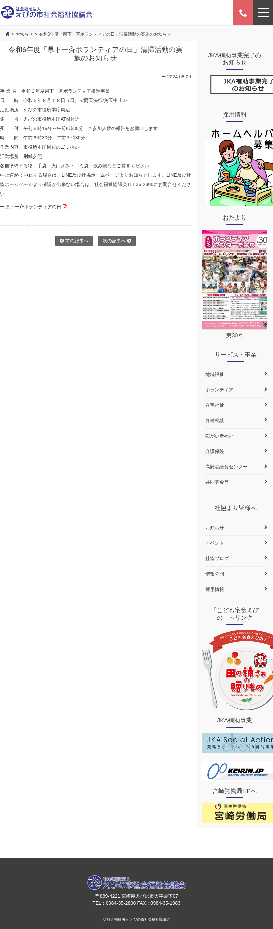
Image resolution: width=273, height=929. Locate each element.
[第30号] (237, 280)
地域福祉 (214, 374)
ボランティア (219, 389)
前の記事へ (76, 240)
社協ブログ (217, 558)
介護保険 (214, 451)
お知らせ (24, 34)
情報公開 (214, 574)
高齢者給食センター (226, 466)
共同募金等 (217, 482)
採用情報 (214, 589)
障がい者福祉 (219, 436)
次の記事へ (115, 240)
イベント (214, 543)
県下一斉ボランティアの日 (33, 206)
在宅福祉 (214, 405)
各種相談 (214, 420)
